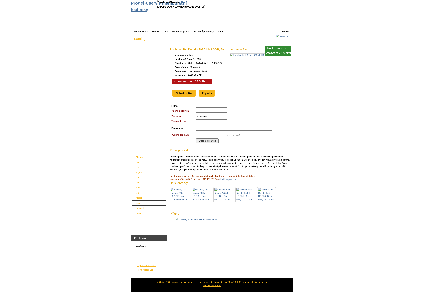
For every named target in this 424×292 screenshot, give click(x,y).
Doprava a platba (180, 31)
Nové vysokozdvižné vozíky (147, 49)
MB (137, 193)
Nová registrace (145, 270)
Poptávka (207, 93)
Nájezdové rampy (142, 100)
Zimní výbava (140, 43)
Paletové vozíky (142, 110)
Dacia (138, 167)
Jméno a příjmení (180, 111)
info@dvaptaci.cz (259, 282)
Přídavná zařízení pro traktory (148, 85)
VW (137, 162)
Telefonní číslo (178, 121)
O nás (166, 31)
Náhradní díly (140, 105)
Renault (139, 213)
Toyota (139, 172)
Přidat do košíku (184, 93)
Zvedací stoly (140, 115)
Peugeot (140, 208)
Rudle (137, 136)
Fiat (137, 177)
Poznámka (176, 128)
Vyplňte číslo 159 (180, 135)
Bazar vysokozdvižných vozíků (149, 59)
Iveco (138, 187)
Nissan (139, 198)
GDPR (220, 31)
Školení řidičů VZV (143, 229)
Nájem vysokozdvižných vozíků (149, 54)
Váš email (176, 116)
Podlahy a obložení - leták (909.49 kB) (198, 219)
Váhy (136, 141)
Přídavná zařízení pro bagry (147, 95)
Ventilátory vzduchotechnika (147, 224)
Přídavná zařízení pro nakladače (149, 79)
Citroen (139, 157)
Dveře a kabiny (141, 74)
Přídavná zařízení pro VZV (147, 69)
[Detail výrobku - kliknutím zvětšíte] (261, 55)
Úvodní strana (141, 31)
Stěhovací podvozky (144, 131)
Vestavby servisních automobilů (149, 146)
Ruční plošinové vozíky (145, 121)
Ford (138, 183)
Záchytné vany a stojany (146, 126)
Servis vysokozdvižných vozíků (149, 64)
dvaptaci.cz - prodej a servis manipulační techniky (195, 282)
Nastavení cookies (212, 285)
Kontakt (155, 31)
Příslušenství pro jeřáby (145, 90)
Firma (174, 106)
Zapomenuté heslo (146, 265)
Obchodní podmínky (203, 31)
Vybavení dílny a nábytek (146, 219)
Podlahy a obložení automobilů (149, 151)
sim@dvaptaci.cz (227, 179)
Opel (138, 203)
